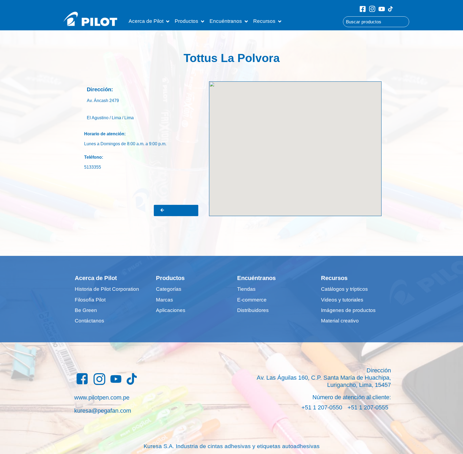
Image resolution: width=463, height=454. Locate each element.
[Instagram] (372, 8)
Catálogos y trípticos (344, 289)
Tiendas (246, 289)
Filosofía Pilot (90, 300)
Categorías (168, 289)
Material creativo (340, 321)
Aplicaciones (170, 310)
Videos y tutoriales (342, 300)
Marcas (164, 300)
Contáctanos (89, 321)
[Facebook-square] (362, 9)
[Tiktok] (390, 9)
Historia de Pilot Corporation (107, 289)
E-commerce (252, 300)
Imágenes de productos (348, 310)
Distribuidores (253, 310)
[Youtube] (381, 9)
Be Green (86, 310)
